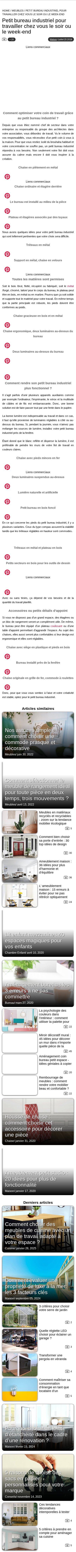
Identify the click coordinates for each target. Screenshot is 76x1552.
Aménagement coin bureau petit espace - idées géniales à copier (55, 1060)
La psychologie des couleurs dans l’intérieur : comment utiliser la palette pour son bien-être (54, 1018)
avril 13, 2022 (25, 804)
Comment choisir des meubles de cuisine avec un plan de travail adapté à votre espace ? (38, 1233)
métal (70, 286)
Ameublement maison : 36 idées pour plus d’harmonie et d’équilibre (55, 867)
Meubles (18, 10)
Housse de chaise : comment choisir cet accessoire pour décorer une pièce (33, 1126)
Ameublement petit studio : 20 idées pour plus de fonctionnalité (36, 1179)
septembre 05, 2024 (28, 1298)
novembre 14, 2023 (29, 1496)
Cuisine (10, 1248)
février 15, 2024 (25, 1446)
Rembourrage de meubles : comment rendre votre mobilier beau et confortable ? (54, 1083)
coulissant (56, 625)
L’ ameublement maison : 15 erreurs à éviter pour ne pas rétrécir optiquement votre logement (54, 893)
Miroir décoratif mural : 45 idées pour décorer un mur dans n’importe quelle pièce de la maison (55, 1042)
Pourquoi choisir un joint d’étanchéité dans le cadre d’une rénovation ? (36, 1434)
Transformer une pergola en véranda (52, 1357)
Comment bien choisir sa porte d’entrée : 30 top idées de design (54, 840)
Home (6, 10)
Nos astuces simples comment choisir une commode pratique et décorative (30, 739)
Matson (53, 39)
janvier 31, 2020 (25, 1140)
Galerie (38, 174)
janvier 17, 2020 (26, 1190)
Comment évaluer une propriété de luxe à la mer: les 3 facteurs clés (36, 1286)
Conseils (10, 1496)
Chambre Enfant (15, 952)
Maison (9, 1190)
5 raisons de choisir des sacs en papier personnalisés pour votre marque (34, 1481)
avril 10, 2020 (35, 952)
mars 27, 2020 (24, 1002)
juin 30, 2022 (25, 754)
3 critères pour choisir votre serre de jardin (54, 1308)
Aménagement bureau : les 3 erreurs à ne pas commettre (37, 991)
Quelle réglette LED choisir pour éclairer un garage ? (55, 1334)
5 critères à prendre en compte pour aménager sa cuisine (55, 1532)
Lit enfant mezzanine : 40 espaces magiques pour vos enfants (35, 940)
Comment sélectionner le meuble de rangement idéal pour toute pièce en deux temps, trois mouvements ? (37, 789)
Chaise (9, 1140)
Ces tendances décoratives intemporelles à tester (54, 1508)
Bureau (9, 1002)
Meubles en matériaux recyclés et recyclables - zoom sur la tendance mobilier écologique (55, 818)
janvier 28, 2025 (26, 1248)
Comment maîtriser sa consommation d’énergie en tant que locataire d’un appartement (54, 1387)
